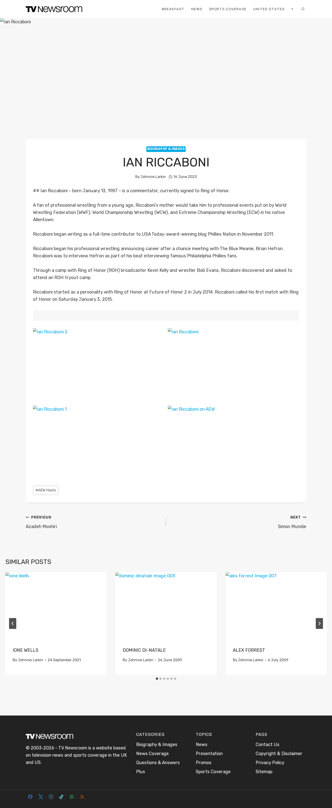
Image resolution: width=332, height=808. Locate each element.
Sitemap (264, 771)
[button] (98, 365)
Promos (203, 762)
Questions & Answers (158, 762)
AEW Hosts (45, 490)
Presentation (209, 753)
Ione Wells (25, 650)
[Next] (319, 623)
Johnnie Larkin (153, 177)
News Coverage (152, 753)
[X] (40, 796)
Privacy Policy (270, 762)
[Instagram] (51, 796)
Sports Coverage (228, 9)
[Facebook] (30, 796)
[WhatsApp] (71, 796)
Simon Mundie (292, 522)
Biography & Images (166, 149)
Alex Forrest (249, 650)
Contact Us (267, 744)
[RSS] (82, 796)
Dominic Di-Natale (144, 650)
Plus (140, 771)
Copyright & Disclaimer (279, 753)
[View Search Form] (302, 9)
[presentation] (55, 606)
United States (269, 9)
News (196, 9)
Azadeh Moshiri (41, 522)
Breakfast (173, 9)
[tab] (157, 679)
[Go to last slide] (12, 623)
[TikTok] (61, 796)
